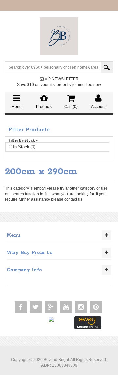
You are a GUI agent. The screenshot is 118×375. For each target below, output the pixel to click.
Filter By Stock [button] (22, 140)
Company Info (24, 270)
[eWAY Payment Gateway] (87, 322)
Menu (13, 235)
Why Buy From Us (30, 253)
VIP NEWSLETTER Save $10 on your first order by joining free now (59, 82)
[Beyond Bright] (59, 36)
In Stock (24, 146)
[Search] (107, 67)
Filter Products (29, 129)
